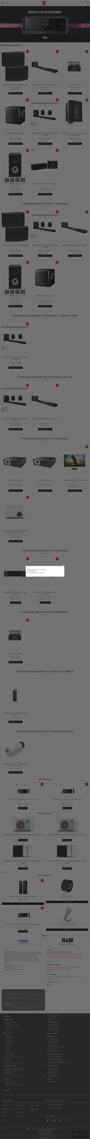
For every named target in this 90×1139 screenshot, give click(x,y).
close (63, 565)
